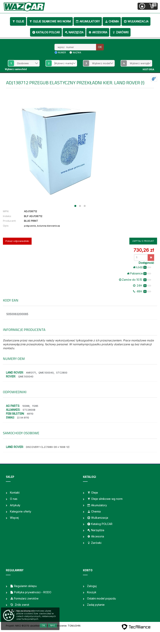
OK (100, 47)
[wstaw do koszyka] (151, 257)
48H (141, 291)
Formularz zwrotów (26, 598)
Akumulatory (90, 21)
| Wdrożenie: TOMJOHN (66, 625)
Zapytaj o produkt (143, 241)
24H (141, 285)
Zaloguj (92, 586)
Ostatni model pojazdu (101, 598)
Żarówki (122, 32)
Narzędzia (76, 32)
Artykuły (15, 505)
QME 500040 (46, 372)
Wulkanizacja (138, 21)
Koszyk (91, 592)
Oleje (20, 21)
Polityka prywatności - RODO (32, 592)
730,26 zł (144, 250)
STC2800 (61, 372)
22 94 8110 (23, 417)
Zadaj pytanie (96, 604)
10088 (25, 405)
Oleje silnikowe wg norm (52, 21)
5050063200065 (17, 314)
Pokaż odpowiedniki (17, 241)
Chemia (114, 21)
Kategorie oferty (20, 511)
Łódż (141, 267)
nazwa (77, 52)
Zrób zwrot (21, 604)
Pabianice (138, 273)
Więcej (14, 517)
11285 (35, 405)
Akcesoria (99, 32)
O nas (13, 498)
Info (52, 625)
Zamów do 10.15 (134, 279)
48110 (30, 413)
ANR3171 (31, 372)
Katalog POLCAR (48, 32)
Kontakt (15, 492)
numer (62, 52)
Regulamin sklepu (25, 586)
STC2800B (29, 409)
